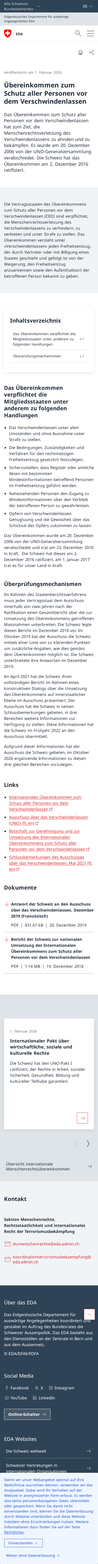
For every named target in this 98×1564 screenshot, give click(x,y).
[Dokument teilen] (91, 52)
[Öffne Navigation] (90, 33)
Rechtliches (14, 1532)
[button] (89, 1314)
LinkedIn (47, 1398)
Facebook (20, 1388)
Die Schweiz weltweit (26, 1451)
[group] (49, 1074)
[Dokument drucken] (80, 52)
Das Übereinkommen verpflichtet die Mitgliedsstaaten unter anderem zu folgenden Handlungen (44, 339)
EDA (19, 33)
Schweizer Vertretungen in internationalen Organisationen (36, 1468)
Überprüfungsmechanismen (37, 356)
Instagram (64, 1388)
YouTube (19, 1398)
